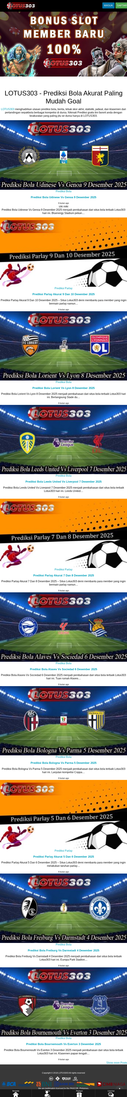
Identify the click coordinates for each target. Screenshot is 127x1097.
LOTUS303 (7, 109)
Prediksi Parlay (63, 288)
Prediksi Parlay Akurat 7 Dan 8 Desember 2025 (63, 575)
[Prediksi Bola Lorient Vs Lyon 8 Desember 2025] (63, 345)
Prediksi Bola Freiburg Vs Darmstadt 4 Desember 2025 (63, 950)
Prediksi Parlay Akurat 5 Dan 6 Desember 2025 (63, 856)
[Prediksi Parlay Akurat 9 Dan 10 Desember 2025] (63, 252)
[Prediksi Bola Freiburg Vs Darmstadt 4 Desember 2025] (63, 908)
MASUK (108, 5)
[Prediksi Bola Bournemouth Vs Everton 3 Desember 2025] (63, 1002)
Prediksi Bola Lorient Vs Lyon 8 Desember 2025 (63, 388)
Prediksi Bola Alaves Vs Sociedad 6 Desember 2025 (63, 669)
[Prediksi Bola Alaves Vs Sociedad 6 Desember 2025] (63, 627)
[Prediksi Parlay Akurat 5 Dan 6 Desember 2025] (63, 814)
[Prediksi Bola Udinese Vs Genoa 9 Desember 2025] (63, 155)
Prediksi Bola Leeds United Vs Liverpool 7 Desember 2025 (63, 481)
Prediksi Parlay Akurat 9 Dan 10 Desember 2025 (63, 294)
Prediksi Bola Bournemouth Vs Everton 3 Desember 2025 (63, 1044)
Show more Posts (116, 1062)
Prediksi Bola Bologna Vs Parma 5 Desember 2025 (63, 762)
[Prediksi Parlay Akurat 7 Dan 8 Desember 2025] (63, 533)
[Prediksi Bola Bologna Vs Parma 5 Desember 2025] (63, 720)
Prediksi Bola (63, 191)
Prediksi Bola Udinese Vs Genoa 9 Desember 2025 (63, 197)
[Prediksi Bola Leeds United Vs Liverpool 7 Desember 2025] (63, 439)
